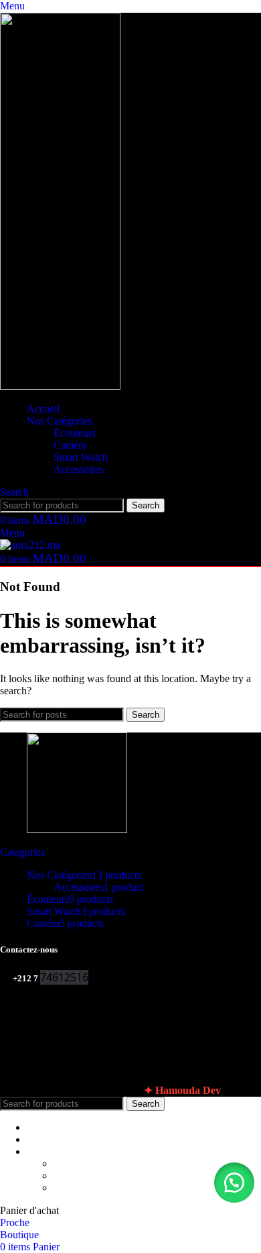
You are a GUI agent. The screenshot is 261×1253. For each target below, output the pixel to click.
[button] (234, 1182)
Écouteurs (75, 433)
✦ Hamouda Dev (182, 1090)
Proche (14, 1222)
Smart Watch (81, 457)
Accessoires (79, 469)
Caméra (70, 445)
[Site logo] (60, 386)
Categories (22, 852)
